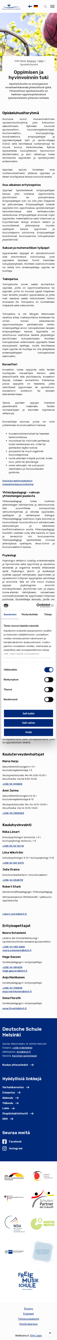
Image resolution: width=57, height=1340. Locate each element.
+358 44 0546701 (12, 879)
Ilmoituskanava (28, 1324)
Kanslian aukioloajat (24, 1055)
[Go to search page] (46, 6)
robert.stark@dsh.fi (14, 913)
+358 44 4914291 (12, 967)
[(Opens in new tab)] (14, 1176)
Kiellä (28, 732)
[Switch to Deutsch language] (36, 6)
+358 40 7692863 (13, 813)
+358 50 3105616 (12, 783)
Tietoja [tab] (48, 614)
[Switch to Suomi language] (30, 6)
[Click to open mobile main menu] (52, 6)
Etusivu (31, 60)
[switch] (48, 679)
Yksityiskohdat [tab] (29, 614)
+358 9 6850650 (22, 1047)
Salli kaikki (28, 713)
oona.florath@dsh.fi (14, 1008)
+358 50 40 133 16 (13, 845)
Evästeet (28, 1313)
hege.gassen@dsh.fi (14, 970)
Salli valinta (28, 723)
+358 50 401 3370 (13, 862)
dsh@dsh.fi (24, 1051)
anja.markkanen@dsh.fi (17, 991)
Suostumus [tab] (10, 614)
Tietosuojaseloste (28, 1318)
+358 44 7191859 (12, 987)
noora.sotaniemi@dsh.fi (17, 950)
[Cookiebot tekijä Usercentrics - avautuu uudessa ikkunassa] (40, 605)
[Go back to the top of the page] (50, 1333)
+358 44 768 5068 (13, 946)
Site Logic (36, 1335)
